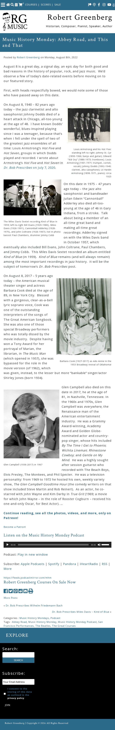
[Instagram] (104, 4)
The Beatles (42, 625)
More (8, 569)
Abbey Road (19, 622)
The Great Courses (64, 625)
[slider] (106, 544)
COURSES (31, 4)
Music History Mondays (34, 618)
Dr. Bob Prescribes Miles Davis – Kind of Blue (80, 611)
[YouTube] (109, 4)
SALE (58, 4)
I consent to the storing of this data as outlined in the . (19, 693)
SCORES (46, 4)
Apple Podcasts (32, 564)
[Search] (12, 4)
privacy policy (15, 698)
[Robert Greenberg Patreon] (90, 4)
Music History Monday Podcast (77, 622)
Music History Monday (42, 622)
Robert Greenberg (28, 57)
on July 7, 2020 (29, 168)
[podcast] (94, 4)
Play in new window (33, 554)
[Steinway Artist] (113, 4)
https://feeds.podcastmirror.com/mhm (28, 577)
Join (7, 705)
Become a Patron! (15, 527)
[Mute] (99, 544)
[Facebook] (99, 4)
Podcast (55, 618)
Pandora (69, 564)
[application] (57, 545)
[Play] (7, 544)
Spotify (53, 564)
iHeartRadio (89, 564)
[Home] (8, 4)
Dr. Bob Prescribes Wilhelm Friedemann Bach (34, 605)
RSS (104, 564)
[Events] (16, 4)
